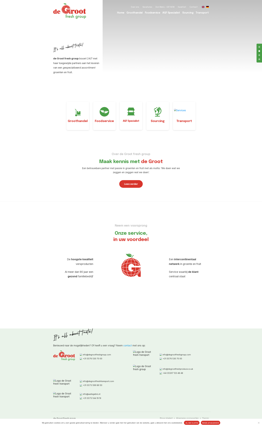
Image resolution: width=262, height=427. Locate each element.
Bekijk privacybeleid (210, 423)
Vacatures (147, 7)
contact (127, 345)
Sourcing (187, 12)
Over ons (135, 7)
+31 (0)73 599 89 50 (92, 385)
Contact (194, 7)
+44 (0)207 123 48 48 (173, 373)
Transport (202, 12)
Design (205, 418)
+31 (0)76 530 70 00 (92, 358)
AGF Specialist (171, 12)
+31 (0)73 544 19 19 (92, 398)
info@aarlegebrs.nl (91, 394)
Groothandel (134, 12)
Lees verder (131, 184)
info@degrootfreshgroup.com (97, 354)
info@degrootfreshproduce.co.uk (178, 369)
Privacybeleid (166, 418)
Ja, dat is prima (191, 423)
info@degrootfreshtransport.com (98, 381)
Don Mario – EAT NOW (165, 7)
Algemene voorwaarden (187, 418)
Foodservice (152, 12)
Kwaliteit (182, 7)
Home (120, 12)
